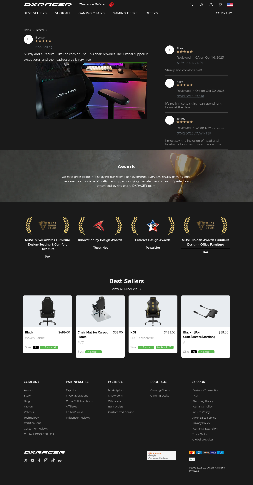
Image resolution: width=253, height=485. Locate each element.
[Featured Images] (91, 91)
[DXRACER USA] (48, 4)
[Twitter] (27, 460)
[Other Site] (230, 4)
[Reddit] (61, 460)
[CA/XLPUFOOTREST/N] (205, 311)
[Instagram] (47, 460)
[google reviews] (161, 455)
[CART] (220, 4)
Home (27, 30)
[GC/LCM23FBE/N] (47, 311)
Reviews (40, 30)
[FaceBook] (40, 460)
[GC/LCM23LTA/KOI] (153, 311)
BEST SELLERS (35, 13)
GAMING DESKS (125, 13)
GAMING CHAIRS (92, 13)
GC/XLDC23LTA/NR (190, 96)
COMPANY (224, 13)
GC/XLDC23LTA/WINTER (194, 133)
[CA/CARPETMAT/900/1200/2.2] (100, 311)
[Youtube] (34, 460)
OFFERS (152, 13)
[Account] (211, 4)
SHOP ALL (62, 13)
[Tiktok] (54, 460)
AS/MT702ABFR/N (190, 63)
